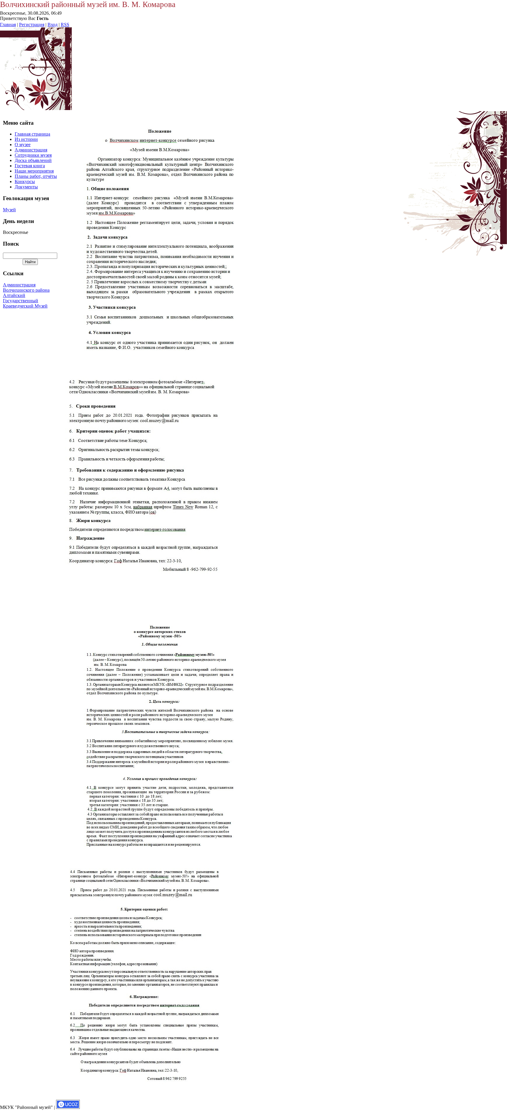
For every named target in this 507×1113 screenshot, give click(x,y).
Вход (53, 24)
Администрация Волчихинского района (26, 287)
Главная (8, 24)
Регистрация (31, 24)
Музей (9, 209)
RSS (65, 24)
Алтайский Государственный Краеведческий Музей (25, 300)
